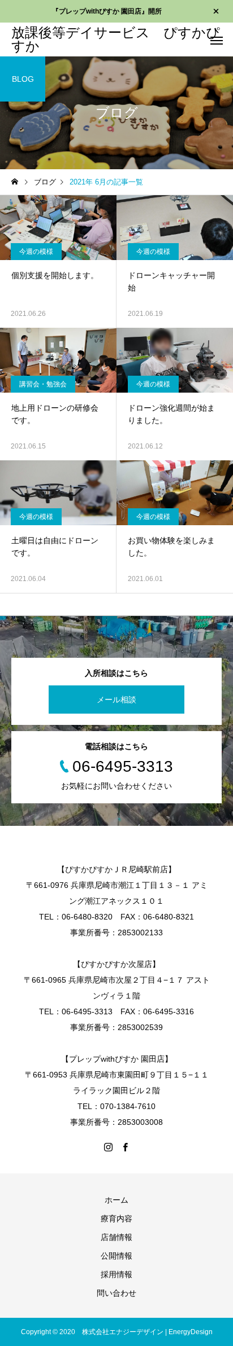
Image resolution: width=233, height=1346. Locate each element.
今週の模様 (36, 252)
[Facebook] (125, 1147)
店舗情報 (116, 1237)
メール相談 (116, 699)
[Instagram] (108, 1147)
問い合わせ (116, 1292)
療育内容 (116, 1218)
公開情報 (116, 1255)
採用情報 (116, 1274)
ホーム (116, 1199)
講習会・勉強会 (43, 384)
